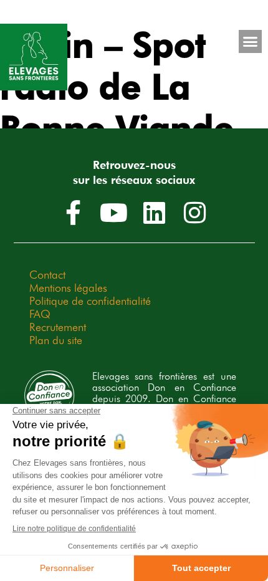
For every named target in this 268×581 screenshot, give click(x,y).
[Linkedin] (154, 212)
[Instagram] (195, 212)
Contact (47, 274)
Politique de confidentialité (90, 300)
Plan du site (55, 340)
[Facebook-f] (73, 212)
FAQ (39, 313)
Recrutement (57, 327)
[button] (250, 42)
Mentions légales (68, 287)
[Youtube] (114, 212)
